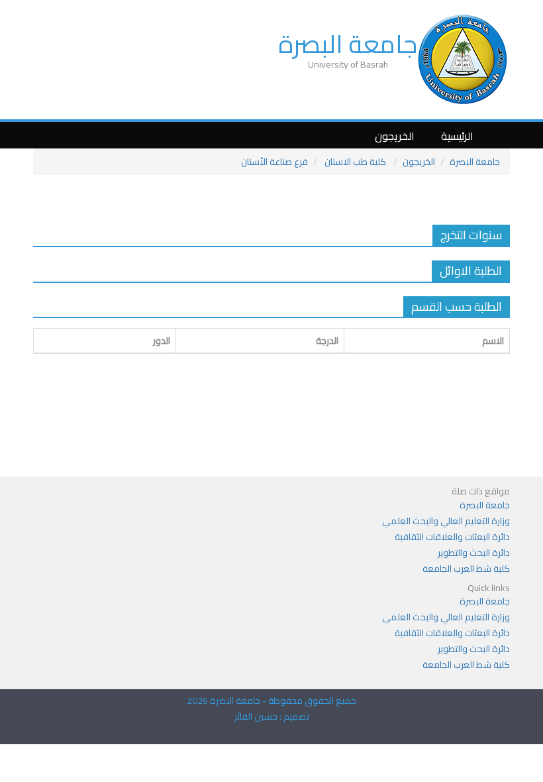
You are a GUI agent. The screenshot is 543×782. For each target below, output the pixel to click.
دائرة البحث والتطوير (474, 552)
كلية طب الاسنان (355, 161)
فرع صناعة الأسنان (274, 161)
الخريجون (395, 136)
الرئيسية (457, 136)
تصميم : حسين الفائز (271, 716)
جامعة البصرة (347, 44)
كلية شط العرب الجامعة (466, 568)
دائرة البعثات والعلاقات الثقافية (452, 536)
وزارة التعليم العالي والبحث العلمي (446, 521)
